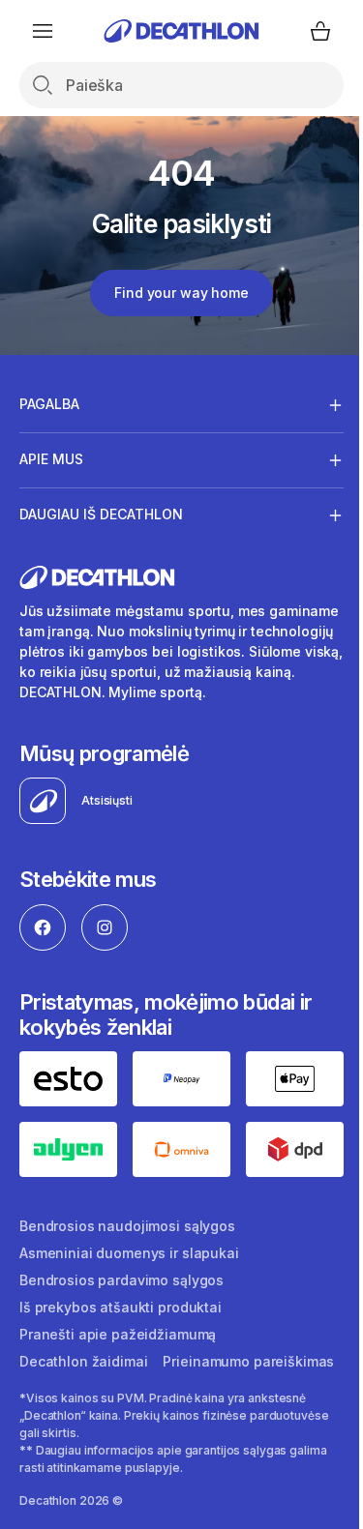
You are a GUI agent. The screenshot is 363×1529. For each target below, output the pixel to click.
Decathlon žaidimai (83, 1375)
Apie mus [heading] (51, 459)
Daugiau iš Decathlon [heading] (101, 514)
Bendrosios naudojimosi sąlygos (127, 1240)
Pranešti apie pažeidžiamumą (117, 1348)
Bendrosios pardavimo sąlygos (121, 1294)
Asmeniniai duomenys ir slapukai (129, 1267)
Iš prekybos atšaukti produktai (120, 1321)
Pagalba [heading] (49, 404)
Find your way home (181, 292)
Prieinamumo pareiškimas (105, 1403)
